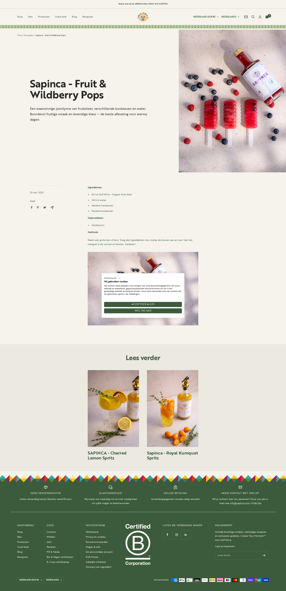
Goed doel (61, 17)
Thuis (19, 35)
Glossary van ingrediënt (99, 567)
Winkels (51, 537)
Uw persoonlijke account (99, 552)
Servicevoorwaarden (97, 542)
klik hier (257, 503)
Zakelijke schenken (96, 562)
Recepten (87, 17)
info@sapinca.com (240, 503)
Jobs (49, 542)
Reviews (51, 547)
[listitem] (31, 207)
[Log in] (260, 17)
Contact (51, 532)
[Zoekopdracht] (253, 16)
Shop (20, 17)
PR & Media (53, 552)
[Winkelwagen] (267, 16)
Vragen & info (93, 547)
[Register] (264, 555)
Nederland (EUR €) (204, 17)
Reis (30, 17)
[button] (112, 278)
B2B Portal (92, 557)
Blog (74, 17)
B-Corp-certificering (58, 562)
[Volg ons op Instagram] (176, 534)
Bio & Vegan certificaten (60, 557)
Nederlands (228, 17)
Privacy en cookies (96, 537)
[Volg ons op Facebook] (167, 534)
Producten (44, 17)
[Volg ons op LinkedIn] (185, 534)
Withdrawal (92, 532)
